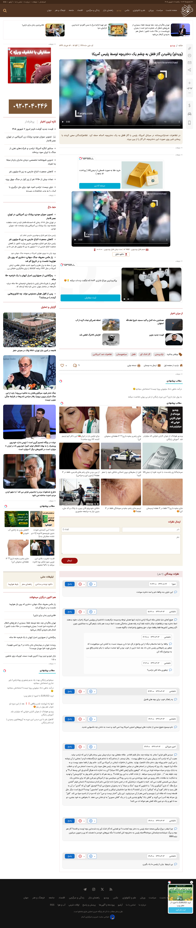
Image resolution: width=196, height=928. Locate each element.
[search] (5, 10)
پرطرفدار (29, 121)
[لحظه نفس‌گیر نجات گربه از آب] (111, 325)
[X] (102, 889)
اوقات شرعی (74, 905)
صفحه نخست (171, 10)
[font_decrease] (190, 93)
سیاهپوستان (121, 354)
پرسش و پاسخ (89, 905)
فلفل (133, 354)
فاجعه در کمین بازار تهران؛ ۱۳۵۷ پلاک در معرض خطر (34, 350)
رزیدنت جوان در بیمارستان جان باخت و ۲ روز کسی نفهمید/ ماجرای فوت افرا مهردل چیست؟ (31, 646)
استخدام (43, 2)
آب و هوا (61, 905)
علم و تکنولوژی (139, 10)
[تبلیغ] (30, 106)
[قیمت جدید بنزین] (174, 339)
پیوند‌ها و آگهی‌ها (107, 905)
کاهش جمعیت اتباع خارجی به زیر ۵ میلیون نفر (31, 172)
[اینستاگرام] (93, 889)
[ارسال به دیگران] (189, 62)
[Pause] (124, 299)
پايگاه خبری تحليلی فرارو (92, 911)
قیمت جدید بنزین (156, 335)
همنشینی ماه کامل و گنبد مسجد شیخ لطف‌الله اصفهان (145, 322)
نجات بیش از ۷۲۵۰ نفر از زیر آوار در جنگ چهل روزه (29, 179)
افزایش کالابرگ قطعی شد (90, 335)
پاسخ (70, 584)
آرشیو (10, 2)
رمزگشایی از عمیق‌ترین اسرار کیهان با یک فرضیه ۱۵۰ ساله (30, 277)
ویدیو (119, 10)
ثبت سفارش (90, 298)
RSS (4, 2)
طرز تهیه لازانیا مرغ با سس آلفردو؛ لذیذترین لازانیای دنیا (89, 27)
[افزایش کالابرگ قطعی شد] (111, 339)
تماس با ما (18, 2)
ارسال (69, 560)
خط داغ (52, 207)
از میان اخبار (176, 313)
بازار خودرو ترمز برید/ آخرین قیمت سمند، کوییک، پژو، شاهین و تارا (30, 657)
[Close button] (191, 882)
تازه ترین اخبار (48, 121)
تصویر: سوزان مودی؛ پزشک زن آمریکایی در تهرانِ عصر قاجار (32, 216)
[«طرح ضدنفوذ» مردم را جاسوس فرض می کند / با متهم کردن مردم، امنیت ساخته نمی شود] (29, 471)
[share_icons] (189, 70)
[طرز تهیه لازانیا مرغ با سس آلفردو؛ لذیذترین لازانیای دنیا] (117, 30)
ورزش (151, 10)
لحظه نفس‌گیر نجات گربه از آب (88, 320)
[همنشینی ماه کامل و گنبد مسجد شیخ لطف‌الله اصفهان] (174, 325)
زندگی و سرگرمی (93, 10)
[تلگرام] (85, 889)
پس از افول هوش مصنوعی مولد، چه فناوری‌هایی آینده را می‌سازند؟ (32, 296)
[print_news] (189, 55)
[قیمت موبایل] (189, 123)
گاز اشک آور (145, 354)
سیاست (159, 10)
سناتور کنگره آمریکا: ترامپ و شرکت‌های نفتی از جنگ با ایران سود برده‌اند (33, 150)
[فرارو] (187, 10)
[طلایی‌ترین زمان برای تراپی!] (55, 30)
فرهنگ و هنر (60, 10)
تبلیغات (34, 2)
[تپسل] (80, 158)
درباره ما (27, 2)
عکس (127, 10)
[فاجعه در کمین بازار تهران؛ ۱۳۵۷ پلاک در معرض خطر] (29, 330)
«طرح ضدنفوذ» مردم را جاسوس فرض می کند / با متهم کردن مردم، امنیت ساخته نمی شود (30, 493)
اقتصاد (80, 10)
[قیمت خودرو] (189, 114)
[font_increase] (190, 83)
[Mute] (128, 299)
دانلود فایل (119, 254)
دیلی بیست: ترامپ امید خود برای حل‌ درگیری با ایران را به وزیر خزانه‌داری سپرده (32, 189)
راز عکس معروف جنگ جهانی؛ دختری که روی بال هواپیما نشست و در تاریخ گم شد (32, 259)
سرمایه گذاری (99, 186)
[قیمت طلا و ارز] (189, 106)
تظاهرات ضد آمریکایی (102, 354)
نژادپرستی (159, 354)
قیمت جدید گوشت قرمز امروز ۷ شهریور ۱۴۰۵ (32, 129)
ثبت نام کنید (181, 910)
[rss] (111, 889)
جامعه (71, 10)
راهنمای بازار (108, 10)
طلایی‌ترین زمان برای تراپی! (33, 25)
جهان (49, 10)
